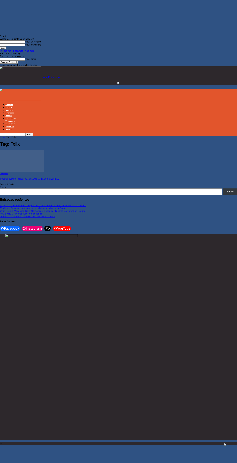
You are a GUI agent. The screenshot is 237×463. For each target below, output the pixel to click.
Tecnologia (10, 121)
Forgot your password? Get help (17, 50)
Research (9, 127)
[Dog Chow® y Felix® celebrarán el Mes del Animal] (22, 170)
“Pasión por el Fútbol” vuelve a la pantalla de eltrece (27, 216)
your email (30, 59)
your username (33, 41)
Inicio (2, 137)
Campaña (9, 105)
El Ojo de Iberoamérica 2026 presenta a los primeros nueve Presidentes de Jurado (43, 205)
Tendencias (10, 124)
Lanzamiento (10, 118)
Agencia (8, 110)
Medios (8, 116)
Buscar (3, 187)
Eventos (8, 107)
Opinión (8, 129)
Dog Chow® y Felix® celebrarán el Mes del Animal (29, 179)
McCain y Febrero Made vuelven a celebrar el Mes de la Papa (32, 208)
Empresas (9, 113)
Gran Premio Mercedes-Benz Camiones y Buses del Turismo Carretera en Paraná (42, 211)
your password (33, 44)
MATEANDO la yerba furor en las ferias (21, 213)
